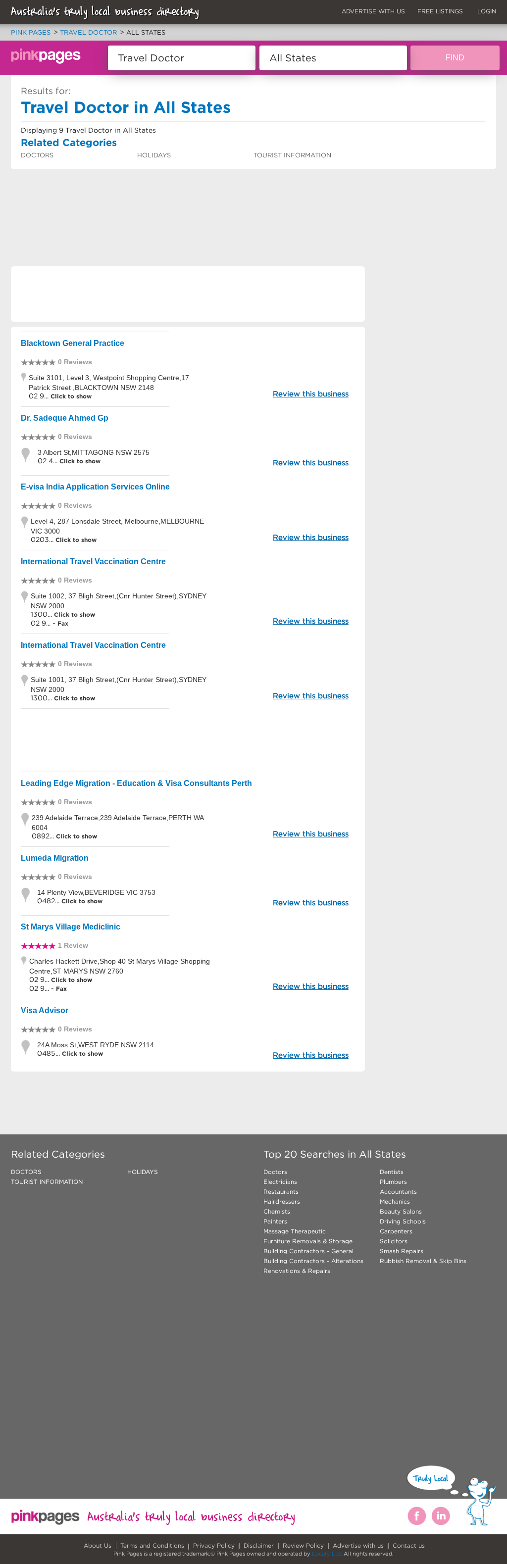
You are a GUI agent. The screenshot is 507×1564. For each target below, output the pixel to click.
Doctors (275, 1172)
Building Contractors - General (308, 1251)
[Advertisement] (191, 195)
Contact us (409, 1545)
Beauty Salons (401, 1211)
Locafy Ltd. (327, 1554)
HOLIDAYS (154, 155)
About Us (97, 1545)
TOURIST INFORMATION (292, 155)
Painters (275, 1221)
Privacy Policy (214, 1545)
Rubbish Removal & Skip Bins (423, 1261)
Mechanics (395, 1201)
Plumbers (393, 1181)
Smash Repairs (401, 1251)
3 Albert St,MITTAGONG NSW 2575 (94, 452)
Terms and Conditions (152, 1545)
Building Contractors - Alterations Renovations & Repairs (313, 1266)
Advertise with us (358, 1545)
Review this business (311, 394)
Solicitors (393, 1241)
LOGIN (486, 11)
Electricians (280, 1181)
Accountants (398, 1191)
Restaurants (281, 1191)
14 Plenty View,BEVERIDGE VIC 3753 (96, 892)
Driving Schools (403, 1221)
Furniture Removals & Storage (308, 1241)
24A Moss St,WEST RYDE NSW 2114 (95, 1045)
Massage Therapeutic (294, 1231)
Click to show (70, 396)
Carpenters (396, 1231)
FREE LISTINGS (440, 11)
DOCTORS (37, 155)
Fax (62, 623)
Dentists (392, 1172)
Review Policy (303, 1545)
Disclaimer (259, 1545)
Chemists (276, 1211)
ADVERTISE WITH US (373, 11)
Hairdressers (281, 1201)
